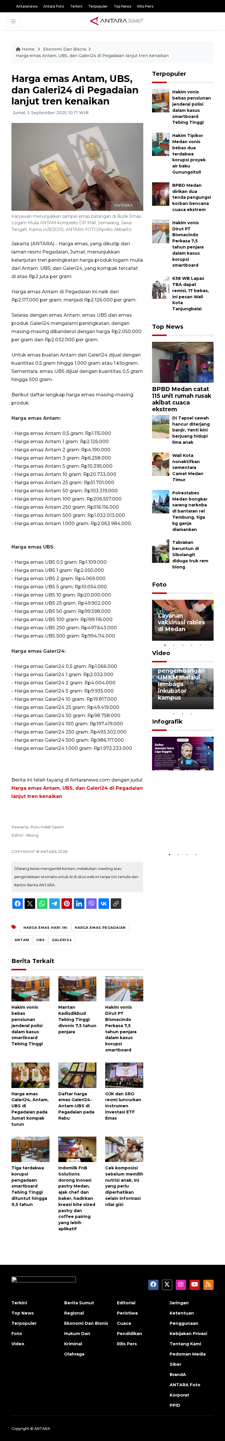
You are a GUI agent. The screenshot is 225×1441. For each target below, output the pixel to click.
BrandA (178, 1374)
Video (161, 653)
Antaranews (27, 6)
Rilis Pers (145, 6)
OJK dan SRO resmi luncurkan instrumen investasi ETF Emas (123, 1106)
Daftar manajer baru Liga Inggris (183, 834)
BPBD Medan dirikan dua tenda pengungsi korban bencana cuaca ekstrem (191, 197)
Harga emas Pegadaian (100, 928)
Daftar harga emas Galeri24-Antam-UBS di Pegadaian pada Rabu (76, 1106)
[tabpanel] (183, 620)
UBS (40, 940)
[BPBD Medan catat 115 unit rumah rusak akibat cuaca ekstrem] (183, 362)
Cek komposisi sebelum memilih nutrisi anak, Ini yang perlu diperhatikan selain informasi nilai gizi (124, 1186)
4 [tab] (192, 645)
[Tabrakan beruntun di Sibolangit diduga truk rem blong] (160, 551)
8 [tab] (174, 714)
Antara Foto (53, 6)
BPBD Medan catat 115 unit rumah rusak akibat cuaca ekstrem (181, 399)
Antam (22, 940)
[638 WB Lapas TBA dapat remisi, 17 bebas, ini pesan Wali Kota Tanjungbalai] (160, 286)
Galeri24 (62, 940)
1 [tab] (165, 645)
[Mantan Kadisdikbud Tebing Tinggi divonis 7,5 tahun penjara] (77, 988)
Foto (159, 584)
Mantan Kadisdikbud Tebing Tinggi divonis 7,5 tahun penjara (77, 1019)
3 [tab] (183, 645)
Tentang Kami (185, 1343)
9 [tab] (183, 714)
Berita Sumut (79, 1302)
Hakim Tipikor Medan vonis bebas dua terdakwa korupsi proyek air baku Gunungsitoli (189, 154)
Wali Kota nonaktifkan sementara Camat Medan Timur (187, 467)
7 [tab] (209, 706)
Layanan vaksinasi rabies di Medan (181, 622)
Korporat (179, 1395)
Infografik (167, 721)
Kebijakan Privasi (188, 1333)
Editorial (126, 1302)
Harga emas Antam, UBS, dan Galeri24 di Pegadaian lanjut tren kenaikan (92, 55)
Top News (122, 6)
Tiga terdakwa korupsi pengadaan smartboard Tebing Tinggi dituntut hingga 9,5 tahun (29, 1186)
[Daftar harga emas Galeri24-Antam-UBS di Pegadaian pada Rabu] (77, 1074)
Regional (74, 1313)
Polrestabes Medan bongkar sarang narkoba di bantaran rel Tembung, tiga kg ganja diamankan (189, 511)
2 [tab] (174, 645)
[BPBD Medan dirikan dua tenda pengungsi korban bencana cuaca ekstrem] (160, 193)
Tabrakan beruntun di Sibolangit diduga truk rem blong (190, 554)
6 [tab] (200, 706)
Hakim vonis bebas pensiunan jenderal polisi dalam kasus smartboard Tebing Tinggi (27, 1025)
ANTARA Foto (185, 1384)
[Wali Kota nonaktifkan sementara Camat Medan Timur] (160, 464)
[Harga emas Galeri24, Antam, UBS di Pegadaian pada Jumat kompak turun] (30, 1074)
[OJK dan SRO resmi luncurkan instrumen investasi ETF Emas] (124, 1074)
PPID (175, 1405)
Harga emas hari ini (45, 928)
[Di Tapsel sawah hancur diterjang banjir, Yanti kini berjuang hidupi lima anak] (160, 426)
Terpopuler (98, 6)
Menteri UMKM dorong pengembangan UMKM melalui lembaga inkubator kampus (181, 677)
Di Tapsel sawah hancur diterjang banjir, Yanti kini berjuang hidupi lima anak (191, 430)
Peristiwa (127, 1313)
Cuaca (124, 1323)
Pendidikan (129, 1333)
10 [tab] (192, 714)
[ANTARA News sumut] (118, 20)
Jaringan (179, 1302)
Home (28, 49)
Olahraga (74, 1354)
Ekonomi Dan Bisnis (64, 49)
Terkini (76, 6)
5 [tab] (200, 645)
